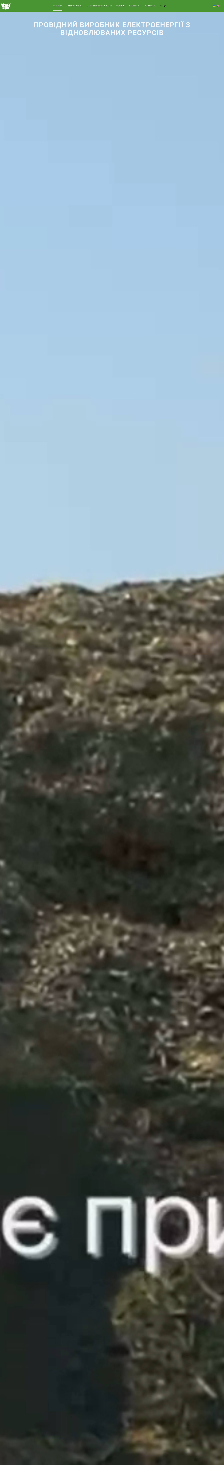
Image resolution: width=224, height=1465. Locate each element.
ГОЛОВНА (57, 5)
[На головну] (6, 6)
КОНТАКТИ (150, 5)
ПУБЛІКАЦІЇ (134, 5)
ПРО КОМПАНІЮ (74, 5)
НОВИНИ (120, 5)
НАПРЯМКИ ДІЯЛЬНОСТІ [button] (98, 5)
